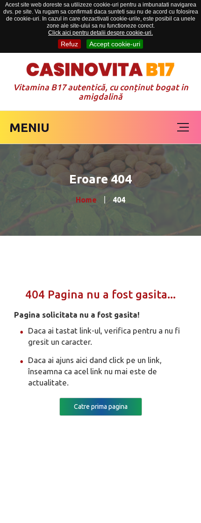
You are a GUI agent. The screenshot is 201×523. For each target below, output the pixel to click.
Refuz (69, 44)
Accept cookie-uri (114, 44)
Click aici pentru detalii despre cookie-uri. (100, 32)
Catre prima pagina (101, 406)
